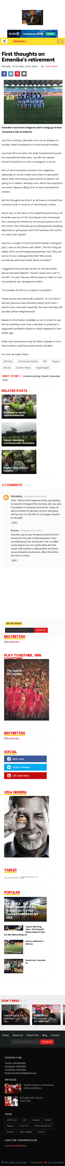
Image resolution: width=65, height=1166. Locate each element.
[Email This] (24, 74)
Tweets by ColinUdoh (16, 1146)
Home (5, 1035)
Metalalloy (17, 496)
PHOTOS (24, 1126)
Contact (55, 1035)
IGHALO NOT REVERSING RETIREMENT (41, 1019)
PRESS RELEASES (43, 1126)
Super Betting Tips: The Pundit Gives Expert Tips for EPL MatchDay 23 (24, 930)
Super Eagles (42, 367)
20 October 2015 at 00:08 (35, 496)
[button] (4, 41)
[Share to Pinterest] (17, 74)
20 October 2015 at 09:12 (31, 530)
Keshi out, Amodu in (35, 961)
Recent (7, 367)
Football (35, 1120)
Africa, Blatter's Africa (35, 942)
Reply (14, 523)
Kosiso (15, 530)
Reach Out (32, 1035)
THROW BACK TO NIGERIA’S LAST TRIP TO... (15, 1019)
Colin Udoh (51, 66)
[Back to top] (57, 1158)
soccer (41, 1132)
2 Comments (12, 485)
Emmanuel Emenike (27, 361)
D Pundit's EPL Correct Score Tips (31, 1099)
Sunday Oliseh (23, 367)
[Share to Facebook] (4, 74)
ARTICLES (8, 361)
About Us (18, 1035)
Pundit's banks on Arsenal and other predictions (38, 1086)
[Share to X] (10, 74)
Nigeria (56, 361)
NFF (45, 361)
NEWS (48, 1120)
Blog (44, 1035)
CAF (24, 1120)
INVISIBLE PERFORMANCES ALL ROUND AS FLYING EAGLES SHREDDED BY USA (22, 910)
